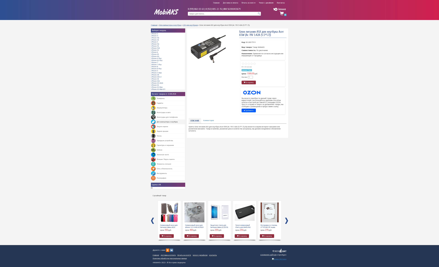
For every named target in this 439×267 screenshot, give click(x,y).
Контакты (281, 3)
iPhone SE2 (155, 81)
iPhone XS (155, 85)
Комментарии (208, 120)
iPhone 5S (155, 46)
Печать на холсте (249, 3)
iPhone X (154, 71)
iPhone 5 (154, 42)
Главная (216, 3)
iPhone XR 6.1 (156, 77)
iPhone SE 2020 (157, 83)
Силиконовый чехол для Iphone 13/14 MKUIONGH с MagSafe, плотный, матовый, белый (169, 226)
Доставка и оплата (230, 3)
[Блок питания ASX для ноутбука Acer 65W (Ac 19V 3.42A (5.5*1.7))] (207, 49)
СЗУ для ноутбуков (190, 25)
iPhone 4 (154, 36)
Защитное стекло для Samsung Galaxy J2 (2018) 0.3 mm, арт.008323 (194, 226)
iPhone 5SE (155, 48)
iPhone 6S (155, 54)
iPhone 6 (154, 52)
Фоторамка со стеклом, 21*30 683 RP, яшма (243, 226)
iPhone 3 (154, 34)
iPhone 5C (155, 50)
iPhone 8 (154, 66)
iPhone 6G (155, 56)
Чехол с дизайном (266, 3)
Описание (194, 120)
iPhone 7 (154, 62)
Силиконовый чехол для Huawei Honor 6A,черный (269, 226)
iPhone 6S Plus (156, 60)
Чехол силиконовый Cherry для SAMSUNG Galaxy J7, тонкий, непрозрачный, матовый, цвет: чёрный (219, 226)
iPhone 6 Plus (156, 58)
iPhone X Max (156, 73)
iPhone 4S (155, 40)
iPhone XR (155, 75)
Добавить (249, 110)
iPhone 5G (155, 44)
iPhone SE (155, 79)
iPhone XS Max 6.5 (158, 89)
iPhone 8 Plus (156, 69)
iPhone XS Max (157, 87)
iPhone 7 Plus (156, 64)
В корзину (249, 82)
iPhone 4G (155, 38)
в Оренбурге (273, 255)
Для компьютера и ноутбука (170, 25)
